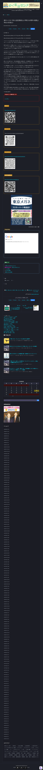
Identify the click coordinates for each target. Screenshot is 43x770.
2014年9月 (6, 727)
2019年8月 (6, 614)
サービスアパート (27, 747)
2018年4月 (6, 650)
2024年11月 (6, 475)
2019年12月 (6, 606)
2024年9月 (6, 480)
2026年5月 (6, 435)
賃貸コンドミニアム (8, 756)
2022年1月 (6, 550)
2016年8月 (6, 694)
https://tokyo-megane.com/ (10, 110)
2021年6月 (6, 566)
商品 (8, 14)
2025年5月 (6, 462)
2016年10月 (6, 690)
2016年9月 (6, 692)
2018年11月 (6, 634)
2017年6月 (6, 672)
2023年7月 (6, 511)
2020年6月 (6, 592)
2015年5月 (6, 716)
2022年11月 (6, 528)
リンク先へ (7, 98)
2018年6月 (6, 645)
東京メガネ (10, 290)
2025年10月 (7, 451)
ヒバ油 (23, 749)
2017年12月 (6, 659)
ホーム (5, 14)
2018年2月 (6, 654)
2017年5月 (6, 674)
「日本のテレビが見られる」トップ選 (10, 316)
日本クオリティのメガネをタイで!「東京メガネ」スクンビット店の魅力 (23, 346)
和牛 (22, 753)
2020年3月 (6, 599)
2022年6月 (6, 539)
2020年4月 (6, 597)
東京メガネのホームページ (11, 265)
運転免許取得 (18, 756)
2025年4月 (6, 464)
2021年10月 (6, 557)
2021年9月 (6, 559)
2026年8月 (6, 429)
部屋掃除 (23, 756)
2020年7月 (6, 590)
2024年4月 (6, 491)
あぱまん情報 (20, 745)
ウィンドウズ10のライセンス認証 (10, 747)
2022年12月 (6, 526)
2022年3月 (6, 546)
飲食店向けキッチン (35, 756)
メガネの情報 (7, 270)
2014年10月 (6, 725)
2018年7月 (6, 643)
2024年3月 (6, 493)
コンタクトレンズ (36, 290)
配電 (27, 756)
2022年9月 (6, 533)
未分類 (13, 290)
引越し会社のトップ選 (8, 323)
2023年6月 (6, 513)
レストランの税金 (7, 753)
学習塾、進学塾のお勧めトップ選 (9, 326)
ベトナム (30, 751)
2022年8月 (6, 535)
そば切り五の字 (34, 745)
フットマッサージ (35, 749)
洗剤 (37, 753)
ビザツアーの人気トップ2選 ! (9, 325)
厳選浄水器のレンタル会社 (8, 324)
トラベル (36, 747)
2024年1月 (6, 497)
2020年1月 (6, 603)
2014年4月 (6, 734)
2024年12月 (6, 473)
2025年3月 (6, 466)
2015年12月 (6, 707)
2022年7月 (6, 537)
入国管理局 (18, 753)
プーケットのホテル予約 (24, 751)
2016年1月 (6, 705)
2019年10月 (6, 610)
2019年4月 (6, 623)
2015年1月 (6, 723)
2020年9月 (6, 586)
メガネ (25, 290)
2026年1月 (6, 444)
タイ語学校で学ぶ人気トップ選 (9, 318)
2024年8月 (6, 482)
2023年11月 (6, 502)
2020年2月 (6, 601)
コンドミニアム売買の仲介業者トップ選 (11, 321)
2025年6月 (6, 460)
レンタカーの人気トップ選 (8, 330)
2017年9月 (6, 665)
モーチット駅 (36, 751)
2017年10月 (6, 663)
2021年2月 (6, 575)
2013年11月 (6, 738)
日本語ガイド (29, 753)
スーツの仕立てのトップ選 (8, 328)
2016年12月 (6, 685)
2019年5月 (6, 621)
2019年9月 (6, 612)
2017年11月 (6, 661)
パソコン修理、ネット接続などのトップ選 (11, 329)
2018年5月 (6, 648)
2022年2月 (6, 548)
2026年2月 (6, 442)
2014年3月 (6, 736)
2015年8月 (6, 712)
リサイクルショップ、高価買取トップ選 (10, 322)
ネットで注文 (36, 291)
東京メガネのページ (16, 267)
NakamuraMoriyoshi (35, 294)
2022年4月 (6, 544)
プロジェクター (15, 751)
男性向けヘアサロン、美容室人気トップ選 (11, 327)
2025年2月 (6, 469)
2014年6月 (6, 729)
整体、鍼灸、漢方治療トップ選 (9, 332)
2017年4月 (6, 676)
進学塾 (13, 756)
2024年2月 (6, 495)
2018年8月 (6, 641)
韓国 (29, 756)
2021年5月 (6, 568)
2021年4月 (6, 570)
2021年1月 (6, 577)
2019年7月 (6, 617)
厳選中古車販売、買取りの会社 (9, 331)
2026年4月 (6, 438)
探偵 (24, 753)
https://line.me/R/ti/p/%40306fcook (12, 179)
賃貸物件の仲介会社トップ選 (9, 320)
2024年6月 (6, 486)
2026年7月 (6, 431)
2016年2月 (6, 703)
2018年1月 (6, 656)
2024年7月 (6, 484)
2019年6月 (6, 619)
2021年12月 (6, 553)
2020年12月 (6, 579)
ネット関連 (6, 749)
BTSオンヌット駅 (7, 745)
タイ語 (32, 747)
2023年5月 (6, 515)
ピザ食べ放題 (28, 749)
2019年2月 (6, 628)
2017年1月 (6, 683)
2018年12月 (6, 632)
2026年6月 (6, 433)
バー (10, 749)
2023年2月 (6, 522)
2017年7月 (6, 670)
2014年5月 (6, 732)
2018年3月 (6, 652)
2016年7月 (6, 696)
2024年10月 (7, 477)
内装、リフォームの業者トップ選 (9, 317)
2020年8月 (6, 588)
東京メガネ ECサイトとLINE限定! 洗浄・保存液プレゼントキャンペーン (23, 353)
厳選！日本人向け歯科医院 (8, 319)
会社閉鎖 (13, 753)
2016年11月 (6, 687)
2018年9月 (6, 639)
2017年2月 (6, 681)
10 (6, 388)
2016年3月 (6, 701)
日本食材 (34, 753)
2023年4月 (6, 517)
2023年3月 (6, 519)
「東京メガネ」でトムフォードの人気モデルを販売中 (20, 338)
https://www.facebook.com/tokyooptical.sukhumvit (15, 156)
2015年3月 (6, 718)
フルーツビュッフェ (8, 751)
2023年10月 (6, 504)
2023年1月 (6, 524)
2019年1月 (6, 630)
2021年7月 (6, 564)
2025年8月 (6, 455)
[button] (40, 767)
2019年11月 (6, 608)
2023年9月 (6, 506)
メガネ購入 (8, 268)
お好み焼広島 (27, 745)
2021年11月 (6, 555)
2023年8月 (6, 508)
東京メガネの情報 (8, 272)
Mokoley (14, 745)
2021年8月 (6, 561)
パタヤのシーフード (16, 749)
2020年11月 (6, 581)
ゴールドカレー (19, 747)
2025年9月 (6, 453)
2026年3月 (6, 440)
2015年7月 (6, 714)
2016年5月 (6, 698)
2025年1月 (6, 471)
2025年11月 (6, 449)
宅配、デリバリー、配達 (20, 290)
